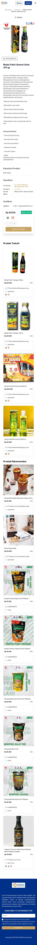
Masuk (19, 3)
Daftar (28, 3)
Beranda (8, 10)
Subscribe (18, 928)
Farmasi (17, 10)
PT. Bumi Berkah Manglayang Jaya (21, 186)
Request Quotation (18, 229)
